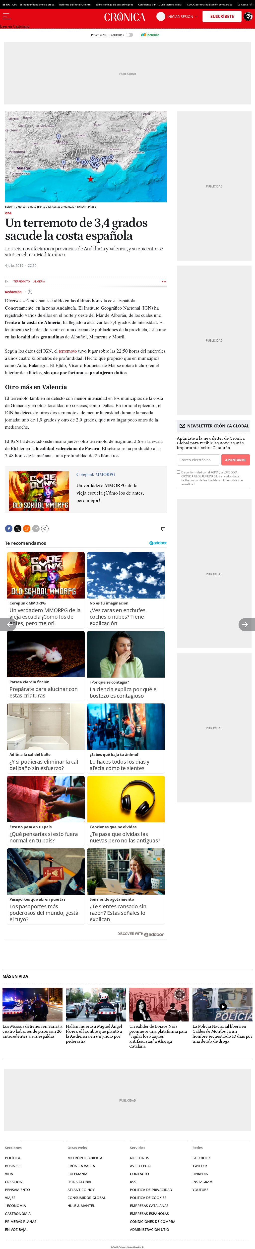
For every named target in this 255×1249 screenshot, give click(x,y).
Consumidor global (86, 1197)
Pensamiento (17, 1189)
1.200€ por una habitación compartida (210, 4)
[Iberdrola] (150, 35)
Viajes (10, 1197)
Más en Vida (15, 976)
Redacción (13, 292)
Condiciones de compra (152, 1221)
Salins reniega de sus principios (114, 4)
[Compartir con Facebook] (8, 528)
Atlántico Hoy (81, 1189)
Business (13, 1165)
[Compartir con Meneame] (26, 528)
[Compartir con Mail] (36, 528)
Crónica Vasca (81, 1165)
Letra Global (79, 1181)
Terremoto (21, 281)
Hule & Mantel (81, 1205)
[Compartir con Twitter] (17, 528)
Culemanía (77, 1173)
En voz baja (15, 1229)
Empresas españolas (149, 1213)
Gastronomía (18, 1213)
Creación (13, 1181)
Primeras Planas (20, 1221)
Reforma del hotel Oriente (75, 4)
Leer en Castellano (14, 26)
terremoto (68, 351)
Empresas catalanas (149, 1205)
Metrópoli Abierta (84, 1158)
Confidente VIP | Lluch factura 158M (160, 4)
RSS (133, 1181)
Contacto (139, 1173)
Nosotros (139, 1158)
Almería (39, 281)
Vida (8, 213)
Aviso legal (140, 1165)
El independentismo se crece (37, 4)
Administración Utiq (149, 1229)
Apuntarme (235, 460)
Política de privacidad (151, 1189)
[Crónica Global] (127, 16)
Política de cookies (148, 1197)
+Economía (15, 1205)
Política (12, 1158)
